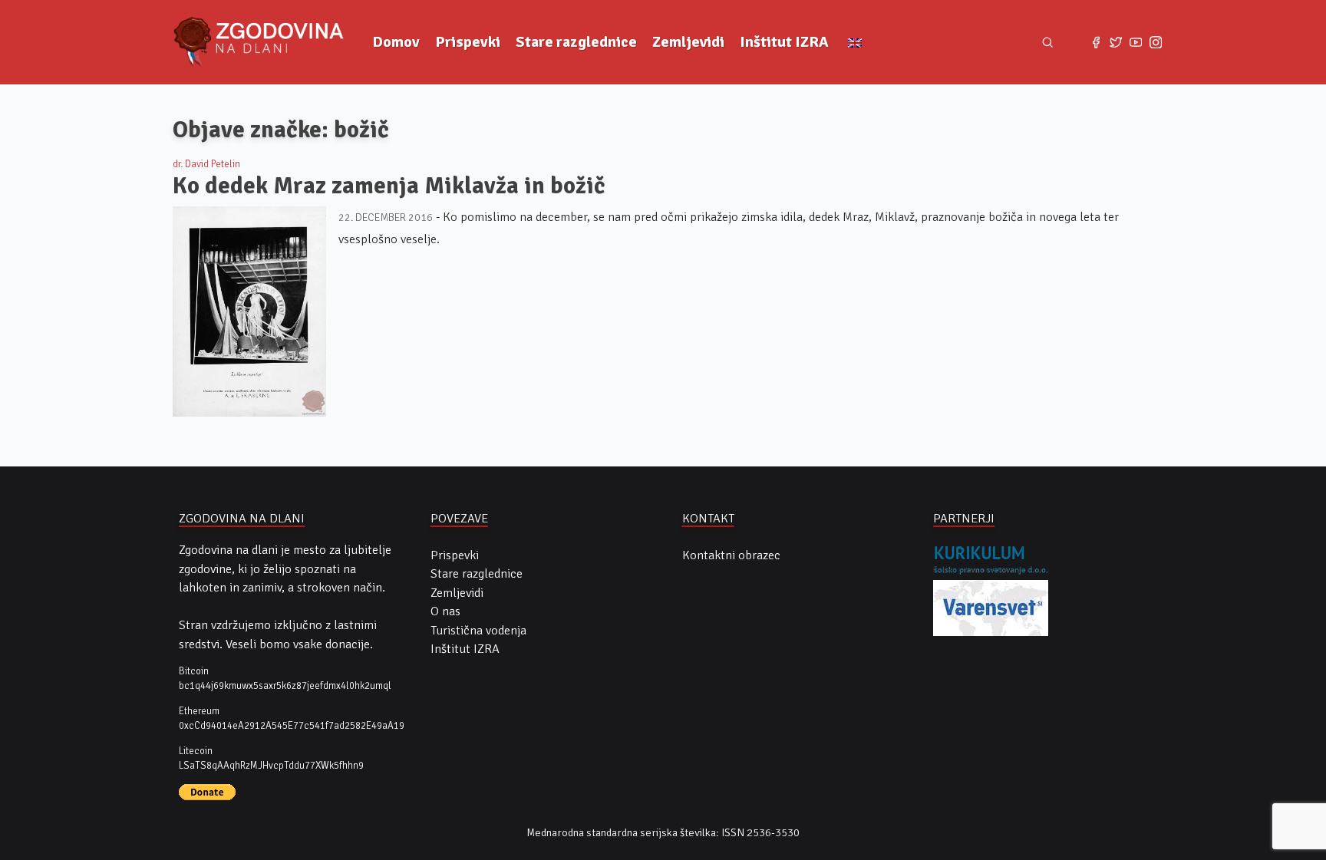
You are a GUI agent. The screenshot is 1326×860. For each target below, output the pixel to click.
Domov (396, 41)
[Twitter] (1116, 42)
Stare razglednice (576, 41)
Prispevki (467, 41)
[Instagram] (1156, 42)
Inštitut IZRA (784, 41)
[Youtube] (1136, 42)
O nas (445, 611)
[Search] (1047, 42)
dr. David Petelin (206, 164)
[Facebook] (1096, 42)
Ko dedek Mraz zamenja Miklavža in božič (389, 185)
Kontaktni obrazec (731, 555)
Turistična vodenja (478, 630)
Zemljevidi (688, 41)
